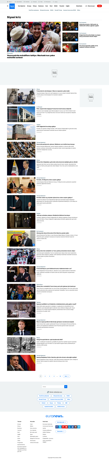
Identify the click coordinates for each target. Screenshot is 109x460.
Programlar (20, 442)
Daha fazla (45, 421)
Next (51, 6)
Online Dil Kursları (34, 442)
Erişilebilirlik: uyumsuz (48, 438)
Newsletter (60, 431)
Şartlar (44, 428)
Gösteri (43, 403)
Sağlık (67, 6)
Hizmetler (32, 421)
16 (60, 376)
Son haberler (21, 6)
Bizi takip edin (33, 432)
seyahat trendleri (48, 406)
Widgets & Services (35, 438)
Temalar (19, 421)
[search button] (53, 2)
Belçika (38, 213)
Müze (78, 10)
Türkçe (10, 1)
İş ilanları (45, 436)
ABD (66, 403)
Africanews (32, 440)
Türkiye (38, 124)
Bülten (31, 426)
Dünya (35, 6)
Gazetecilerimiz (21, 444)
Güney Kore (40, 284)
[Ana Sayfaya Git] (12, 6)
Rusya (51, 403)
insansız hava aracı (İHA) (69, 10)
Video (18, 440)
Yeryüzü (61, 6)
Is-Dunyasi (39, 106)
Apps (31, 434)
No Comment (82, 22)
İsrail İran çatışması (34, 10)
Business (41, 6)
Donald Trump (58, 10)
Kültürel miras (61, 406)
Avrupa (29, 6)
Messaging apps (34, 436)
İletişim (44, 434)
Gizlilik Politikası (46, 432)
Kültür (56, 6)
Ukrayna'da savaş (44, 10)
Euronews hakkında (47, 424)
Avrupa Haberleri (41, 142)
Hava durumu (33, 428)
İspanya (39, 302)
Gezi (46, 6)
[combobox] (61, 2)
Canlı (99, 6)
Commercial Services (48, 426)
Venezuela (10, 53)
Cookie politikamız (47, 430)
